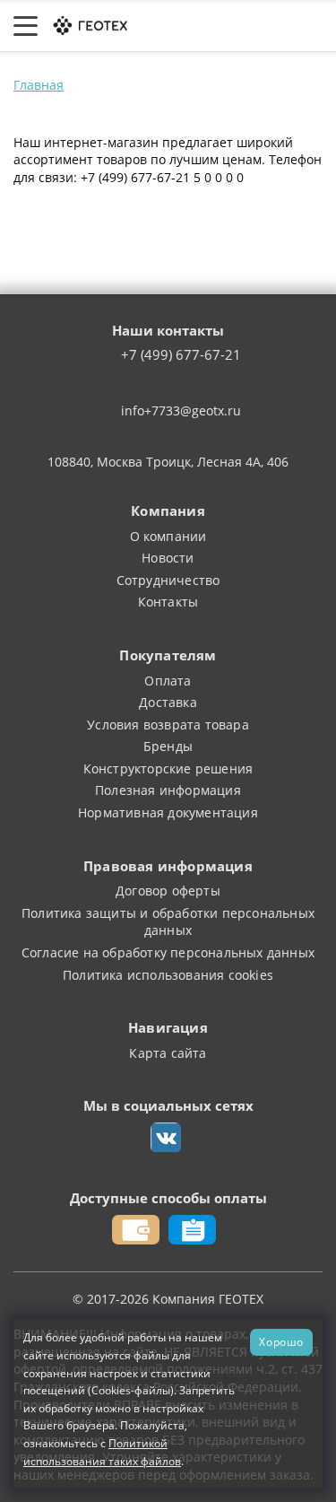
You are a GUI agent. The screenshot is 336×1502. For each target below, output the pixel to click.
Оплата (167, 680)
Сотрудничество (168, 580)
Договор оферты (168, 890)
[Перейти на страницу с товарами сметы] (204, 26)
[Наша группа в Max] (166, 1137)
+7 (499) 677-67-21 (181, 355)
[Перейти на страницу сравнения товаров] (242, 26)
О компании (168, 536)
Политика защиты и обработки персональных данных (168, 921)
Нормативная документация (168, 812)
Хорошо (281, 1341)
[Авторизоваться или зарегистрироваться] (171, 26)
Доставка (168, 702)
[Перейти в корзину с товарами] (313, 26)
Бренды (168, 746)
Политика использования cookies (168, 974)
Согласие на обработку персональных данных (168, 952)
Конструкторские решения (168, 768)
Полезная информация (168, 790)
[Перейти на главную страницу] (89, 24)
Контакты (168, 601)
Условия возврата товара (168, 724)
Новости (168, 557)
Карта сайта (167, 1052)
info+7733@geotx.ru (181, 410)
